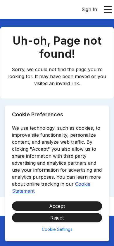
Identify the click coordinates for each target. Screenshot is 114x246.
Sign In (89, 9)
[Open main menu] (108, 9)
